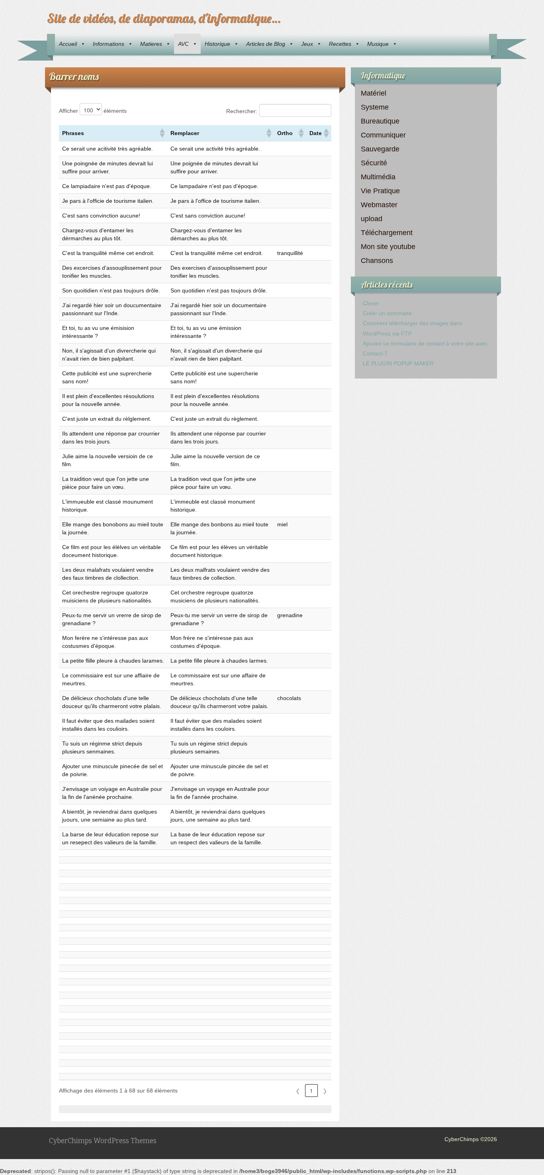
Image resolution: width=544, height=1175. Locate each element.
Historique (217, 44)
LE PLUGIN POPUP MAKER (398, 363)
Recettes (340, 44)
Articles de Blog (265, 44)
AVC (183, 44)
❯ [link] (325, 1091)
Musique (378, 44)
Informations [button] (108, 44)
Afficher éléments (93, 111)
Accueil (68, 44)
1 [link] (311, 1091)
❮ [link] (297, 1091)
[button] (161, 133)
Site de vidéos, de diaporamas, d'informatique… (163, 18)
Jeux (307, 44)
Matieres (151, 44)
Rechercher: (241, 111)
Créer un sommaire (387, 313)
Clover (371, 303)
